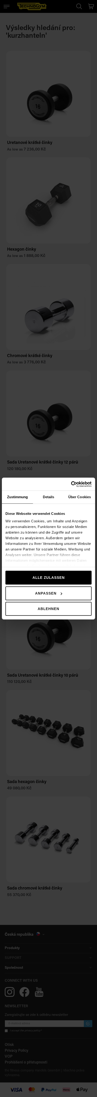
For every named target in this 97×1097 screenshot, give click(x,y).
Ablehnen (48, 609)
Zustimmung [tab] (17, 497)
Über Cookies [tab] (79, 497)
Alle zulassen (48, 578)
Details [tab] (48, 497)
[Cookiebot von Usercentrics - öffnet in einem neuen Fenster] (71, 484)
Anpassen (46, 593)
